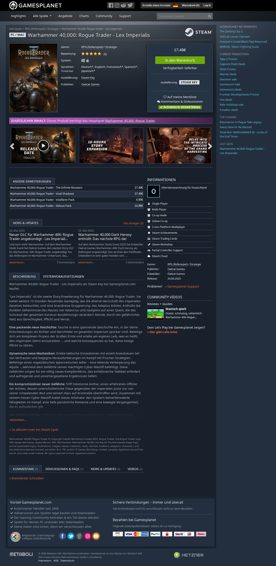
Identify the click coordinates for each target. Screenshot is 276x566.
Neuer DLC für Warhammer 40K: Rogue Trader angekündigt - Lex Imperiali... (41, 236)
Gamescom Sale (230, 84)
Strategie (52, 28)
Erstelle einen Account (156, 5)
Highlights (18, 16)
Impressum (44, 560)
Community (104, 16)
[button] (175, 5)
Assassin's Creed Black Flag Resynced (243, 41)
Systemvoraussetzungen (63, 276)
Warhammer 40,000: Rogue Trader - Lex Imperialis (92, 28)
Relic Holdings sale (231, 105)
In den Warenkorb (180, 60)
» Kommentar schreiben (26, 478)
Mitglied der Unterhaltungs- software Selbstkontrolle (38, 537)
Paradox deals (229, 110)
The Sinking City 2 (231, 31)
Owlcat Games (90, 84)
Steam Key (88, 77)
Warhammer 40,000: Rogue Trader (130, 121)
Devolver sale (228, 79)
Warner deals (228, 74)
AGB (55, 560)
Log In (207, 5)
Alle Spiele (15, 28)
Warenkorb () (190, 5)
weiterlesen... (17, 262)
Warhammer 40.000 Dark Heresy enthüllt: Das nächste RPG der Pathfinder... (105, 238)
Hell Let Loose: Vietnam (235, 36)
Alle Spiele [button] (41, 16)
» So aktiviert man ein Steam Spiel (33, 430)
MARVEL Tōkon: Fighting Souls (239, 47)
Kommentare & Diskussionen (181, 101)
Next (210, 145)
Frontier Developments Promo (239, 94)
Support (125, 16)
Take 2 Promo (228, 59)
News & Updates (25, 223)
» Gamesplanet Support (182, 286)
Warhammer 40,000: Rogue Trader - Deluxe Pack (40, 206)
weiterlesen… (18, 420)
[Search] (209, 16)
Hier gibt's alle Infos (163, 332)
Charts (84, 16)
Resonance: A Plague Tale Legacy (241, 122)
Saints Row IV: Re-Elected (236, 127)
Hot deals (226, 100)
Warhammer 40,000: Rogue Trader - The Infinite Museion (46, 187)
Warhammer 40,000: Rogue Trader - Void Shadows (42, 194)
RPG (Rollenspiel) (35, 28)
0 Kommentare (66, 262)
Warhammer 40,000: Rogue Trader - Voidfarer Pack (42, 200)
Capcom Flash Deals (232, 64)
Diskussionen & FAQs (64, 469)
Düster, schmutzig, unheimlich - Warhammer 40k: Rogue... (184, 315)
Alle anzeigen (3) (133, 223)
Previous (12, 145)
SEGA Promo (228, 69)
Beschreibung (24, 276)
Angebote (65, 16)
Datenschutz (67, 560)
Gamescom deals (231, 89)
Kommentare (25, 469)
